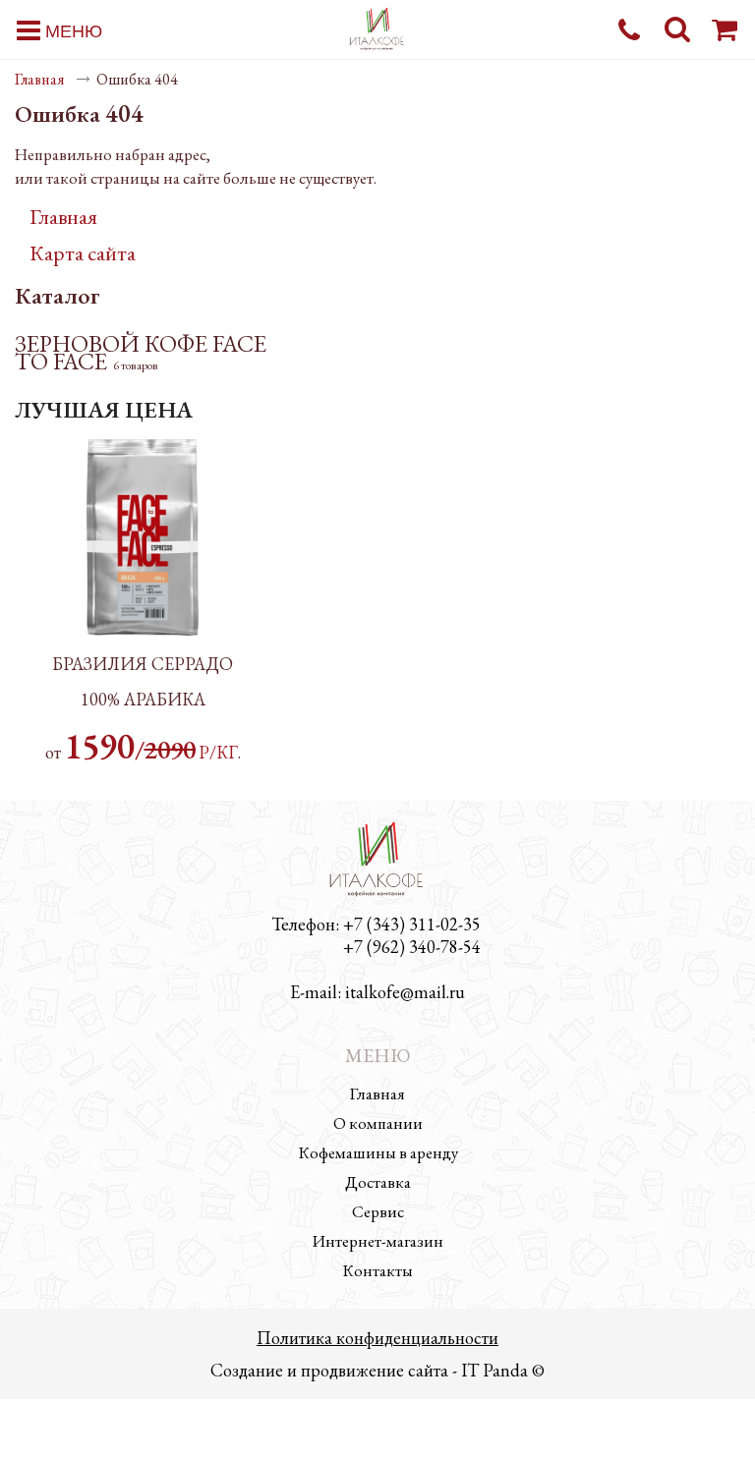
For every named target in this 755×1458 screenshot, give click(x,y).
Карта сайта (82, 253)
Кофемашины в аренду (378, 1152)
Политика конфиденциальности (377, 1337)
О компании (378, 1123)
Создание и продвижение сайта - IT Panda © (377, 1370)
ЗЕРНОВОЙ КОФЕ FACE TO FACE (140, 352)
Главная (40, 79)
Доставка (378, 1182)
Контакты (377, 1270)
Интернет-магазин (378, 1241)
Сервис (378, 1211)
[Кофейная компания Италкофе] (377, 30)
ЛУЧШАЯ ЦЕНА (104, 409)
